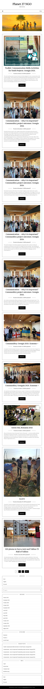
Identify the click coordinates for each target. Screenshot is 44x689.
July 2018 (5, 613)
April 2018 (5, 618)
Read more (22, 85)
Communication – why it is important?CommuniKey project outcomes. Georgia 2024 (22, 123)
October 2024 (6, 602)
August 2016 (5, 628)
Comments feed (6, 668)
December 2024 (6, 600)
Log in (4, 663)
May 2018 (5, 615)
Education (5, 635)
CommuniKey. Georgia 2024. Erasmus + (22, 343)
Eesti (4, 579)
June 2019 (5, 610)
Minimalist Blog (25, 687)
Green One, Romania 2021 (22, 428)
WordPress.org (6, 671)
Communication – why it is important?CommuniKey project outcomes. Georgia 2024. (22, 182)
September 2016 (6, 625)
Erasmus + (5, 637)
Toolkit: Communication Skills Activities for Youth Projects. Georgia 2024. (17, 646)
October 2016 (6, 623)
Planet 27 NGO (22, 4)
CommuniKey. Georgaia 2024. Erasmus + (22, 385)
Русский (5, 584)
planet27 (29, 73)
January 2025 (6, 597)
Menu (41, 11)
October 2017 (6, 620)
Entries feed (5, 666)
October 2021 (6, 605)
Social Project (6, 640)
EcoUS (22, 499)
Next (27, 571)
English (4, 581)
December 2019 (6, 607)
